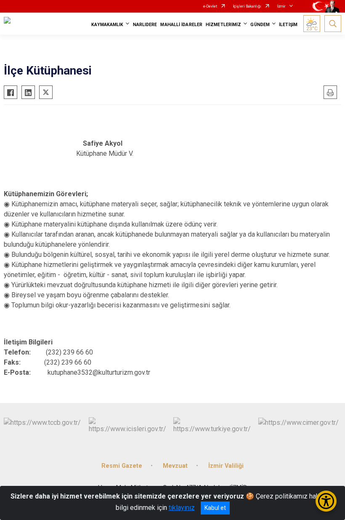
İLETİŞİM (288, 24)
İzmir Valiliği (226, 465)
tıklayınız (182, 508)
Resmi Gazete (121, 465)
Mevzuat (175, 465)
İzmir (281, 6)
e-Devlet (210, 6)
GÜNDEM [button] (260, 24)
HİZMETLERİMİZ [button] (223, 24)
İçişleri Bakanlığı (247, 6)
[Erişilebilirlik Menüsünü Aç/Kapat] (326, 501)
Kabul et (215, 507)
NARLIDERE (145, 24)
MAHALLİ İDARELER (181, 24)
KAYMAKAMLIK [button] (107, 24)
